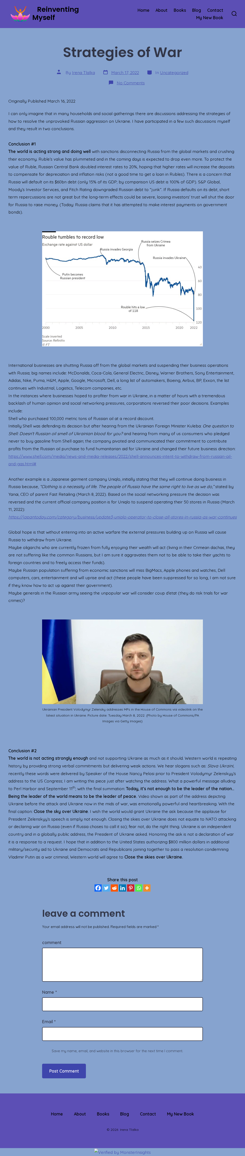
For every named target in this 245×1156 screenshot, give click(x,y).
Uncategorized (174, 72)
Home (144, 10)
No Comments (131, 82)
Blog (196, 10)
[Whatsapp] (138, 888)
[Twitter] (106, 888)
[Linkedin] (122, 888)
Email (49, 1021)
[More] (146, 888)
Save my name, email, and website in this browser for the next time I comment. (117, 1051)
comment (51, 942)
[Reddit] (114, 888)
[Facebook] (98, 888)
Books (180, 10)
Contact (215, 10)
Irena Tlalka (83, 72)
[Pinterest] (130, 888)
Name (49, 992)
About (161, 10)
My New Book (209, 17)
